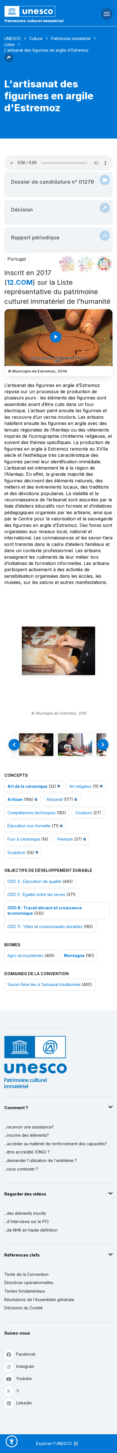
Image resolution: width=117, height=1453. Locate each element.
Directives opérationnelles (28, 1282)
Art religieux (80, 786)
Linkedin (24, 1402)
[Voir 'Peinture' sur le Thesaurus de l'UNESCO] (84, 839)
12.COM (20, 282)
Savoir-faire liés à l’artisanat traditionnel (43, 984)
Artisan (15, 799)
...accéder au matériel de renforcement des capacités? (55, 1143)
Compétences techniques (31, 812)
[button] (8, 60)
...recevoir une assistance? (29, 1127)
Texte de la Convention (26, 1274)
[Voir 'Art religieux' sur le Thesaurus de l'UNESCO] (101, 786)
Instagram (25, 1366)
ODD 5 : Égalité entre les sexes (36, 894)
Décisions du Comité (23, 1307)
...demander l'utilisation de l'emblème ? (40, 1160)
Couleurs (83, 812)
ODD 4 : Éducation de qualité (34, 881)
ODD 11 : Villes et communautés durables (45, 926)
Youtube (24, 1378)
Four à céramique (23, 839)
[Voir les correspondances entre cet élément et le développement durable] (104, 264)
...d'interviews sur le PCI (26, 1221)
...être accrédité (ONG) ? (27, 1152)
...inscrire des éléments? (26, 1135)
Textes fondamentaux (24, 1291)
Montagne (74, 955)
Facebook (25, 1354)
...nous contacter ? (21, 1169)
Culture (36, 38)
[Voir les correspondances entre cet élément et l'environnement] (85, 264)
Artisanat (54, 799)
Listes (9, 44)
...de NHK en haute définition (30, 1230)
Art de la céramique (27, 786)
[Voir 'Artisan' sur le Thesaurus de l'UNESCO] (35, 799)
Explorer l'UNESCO (54, 1443)
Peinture (65, 839)
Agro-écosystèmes (25, 955)
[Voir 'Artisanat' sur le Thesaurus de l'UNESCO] (75, 799)
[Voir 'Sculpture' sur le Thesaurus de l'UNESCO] (36, 852)
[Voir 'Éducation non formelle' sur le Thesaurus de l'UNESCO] (60, 825)
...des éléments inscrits (25, 1213)
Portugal (16, 259)
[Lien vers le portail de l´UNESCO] (39, 11)
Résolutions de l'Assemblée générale (39, 1299)
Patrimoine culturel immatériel (34, 20)
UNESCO (12, 38)
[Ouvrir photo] (58, 651)
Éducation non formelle (29, 825)
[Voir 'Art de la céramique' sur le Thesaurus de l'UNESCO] (58, 786)
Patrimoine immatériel (71, 38)
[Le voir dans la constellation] (67, 264)
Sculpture (16, 852)
